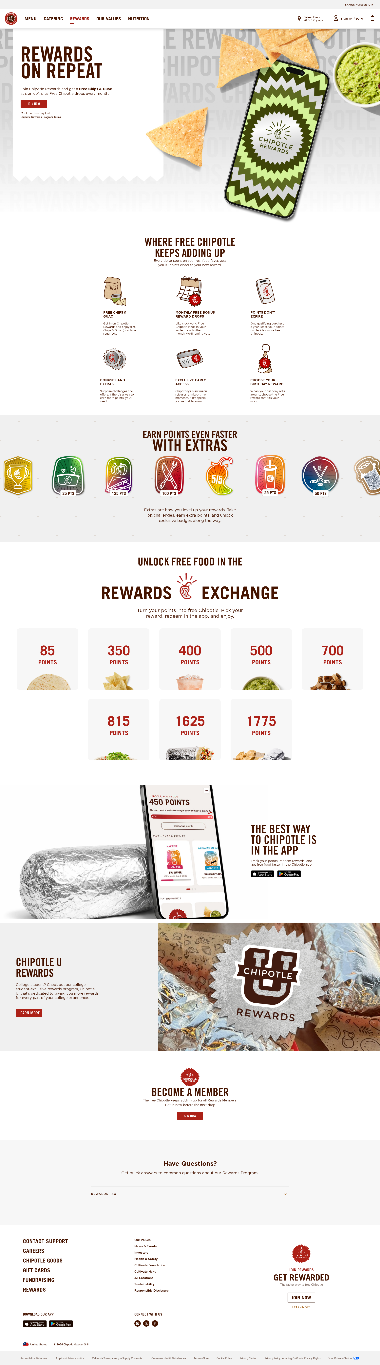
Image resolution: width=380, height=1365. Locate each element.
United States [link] (38, 1344)
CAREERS (33, 1250)
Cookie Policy (224, 1358)
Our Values (142, 1240)
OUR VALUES (108, 18)
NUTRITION (139, 18)
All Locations (143, 1278)
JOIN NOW (34, 104)
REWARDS (79, 18)
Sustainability (144, 1284)
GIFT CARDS (36, 1270)
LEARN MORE (29, 1012)
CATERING (53, 18)
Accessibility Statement (34, 1358)
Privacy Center (248, 1358)
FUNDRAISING (38, 1280)
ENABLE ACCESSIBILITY (359, 4)
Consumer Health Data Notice (168, 1358)
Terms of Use (201, 1358)
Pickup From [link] (312, 17)
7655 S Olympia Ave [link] (315, 20)
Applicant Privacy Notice (70, 1358)
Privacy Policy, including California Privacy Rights (293, 1358)
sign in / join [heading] (352, 19)
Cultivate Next (145, 1271)
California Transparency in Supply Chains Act (117, 1358)
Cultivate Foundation (149, 1265)
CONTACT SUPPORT (45, 1241)
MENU (31, 18)
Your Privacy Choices (340, 1358)
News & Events (145, 1246)
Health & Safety (146, 1259)
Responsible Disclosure (151, 1290)
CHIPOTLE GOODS (43, 1260)
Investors (141, 1252)
